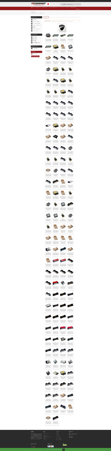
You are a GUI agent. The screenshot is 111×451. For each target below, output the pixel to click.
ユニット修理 (39, 13)
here (61, 449)
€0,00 (79, 9)
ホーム (33, 7)
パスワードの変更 (58, 438)
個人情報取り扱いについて (47, 436)
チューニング (61, 7)
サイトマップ (45, 439)
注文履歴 (57, 433)
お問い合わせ (74, 7)
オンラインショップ (35, 30)
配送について (45, 435)
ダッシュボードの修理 (36, 21)
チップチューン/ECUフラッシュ (37, 25)
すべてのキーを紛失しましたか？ (53, 7)
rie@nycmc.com (35, 53)
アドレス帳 (57, 435)
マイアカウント (58, 436)
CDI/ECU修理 (34, 19)
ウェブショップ (67, 7)
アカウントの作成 (58, 439)
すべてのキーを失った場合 (36, 23)
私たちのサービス (38, 7)
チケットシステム (45, 433)
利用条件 (44, 438)
